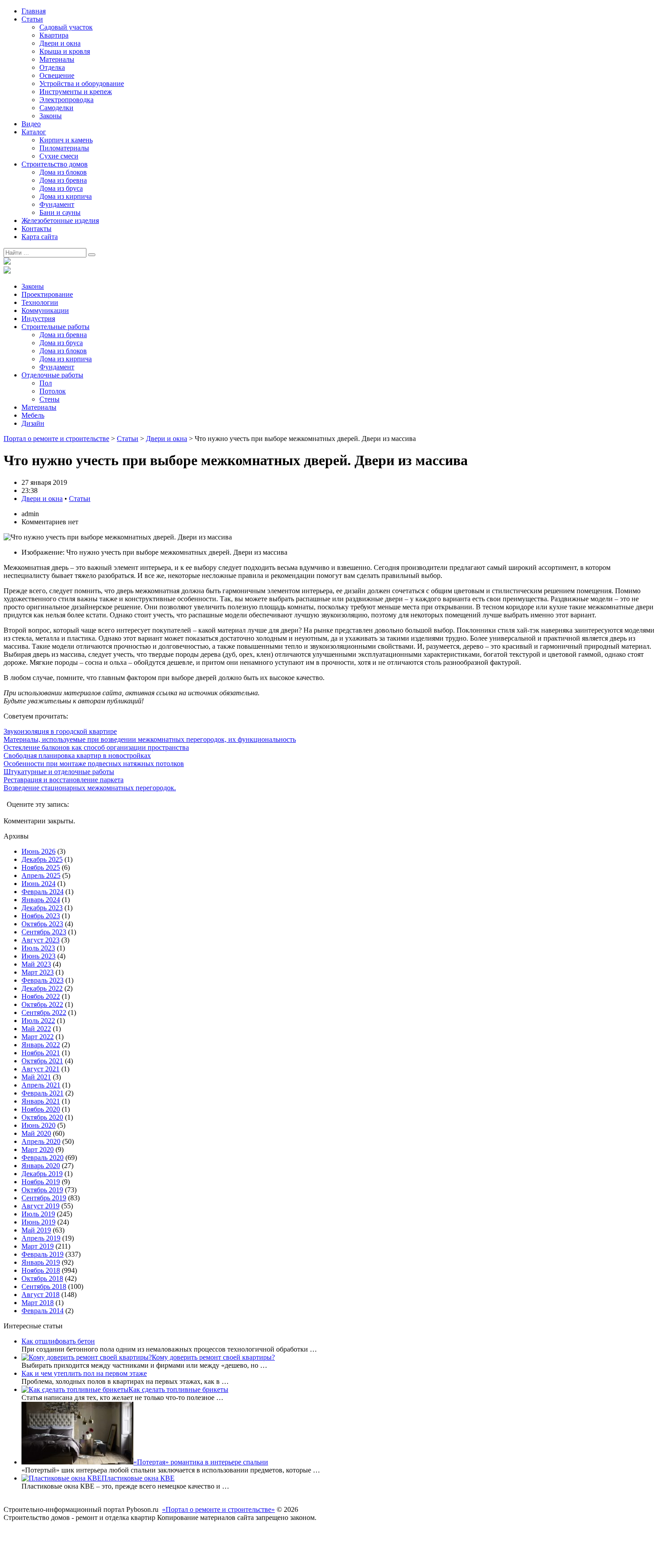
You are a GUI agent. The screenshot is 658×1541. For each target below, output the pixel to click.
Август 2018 (40, 1294)
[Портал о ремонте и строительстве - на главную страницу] (7, 262)
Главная (33, 11)
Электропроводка (66, 99)
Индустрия (38, 318)
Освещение (56, 75)
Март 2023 (37, 972)
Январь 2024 (40, 899)
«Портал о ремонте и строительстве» (218, 1509)
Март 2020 (37, 1149)
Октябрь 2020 (42, 1117)
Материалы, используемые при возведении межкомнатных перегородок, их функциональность (150, 739)
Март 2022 (37, 1036)
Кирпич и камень (66, 140)
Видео (31, 124)
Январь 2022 (40, 1045)
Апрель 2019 (40, 1238)
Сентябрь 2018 (43, 1286)
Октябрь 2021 (42, 1061)
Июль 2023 (38, 948)
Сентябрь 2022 (43, 1012)
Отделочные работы (52, 375)
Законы (50, 116)
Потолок (52, 391)
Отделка (52, 67)
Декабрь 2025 (42, 859)
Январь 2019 (40, 1262)
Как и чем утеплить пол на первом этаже (84, 1373)
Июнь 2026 (38, 851)
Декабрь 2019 (42, 1173)
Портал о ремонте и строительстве (56, 438)
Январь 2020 (40, 1165)
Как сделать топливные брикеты (178, 1389)
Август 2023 (40, 940)
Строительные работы (55, 326)
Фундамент (56, 204)
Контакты (36, 228)
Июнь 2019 (38, 1222)
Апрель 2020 (40, 1141)
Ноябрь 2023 (40, 916)
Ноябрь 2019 (40, 1182)
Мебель (32, 415)
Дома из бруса (61, 188)
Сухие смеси (58, 156)
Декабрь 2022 (42, 988)
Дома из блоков (63, 172)
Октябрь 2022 (42, 1004)
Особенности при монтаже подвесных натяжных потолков (94, 763)
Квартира (53, 35)
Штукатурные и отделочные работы (59, 771)
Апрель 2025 (40, 875)
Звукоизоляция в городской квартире (60, 731)
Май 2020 (36, 1133)
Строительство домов (54, 164)
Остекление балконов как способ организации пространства (96, 747)
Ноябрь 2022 (40, 996)
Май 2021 (36, 1077)
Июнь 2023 (38, 956)
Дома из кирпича (65, 196)
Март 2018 (37, 1302)
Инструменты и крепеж (75, 91)
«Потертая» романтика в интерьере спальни (200, 1462)
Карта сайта (39, 236)
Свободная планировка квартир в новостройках (77, 755)
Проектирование (47, 294)
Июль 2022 (38, 1020)
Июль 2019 (38, 1214)
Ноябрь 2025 (40, 867)
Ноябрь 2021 (40, 1053)
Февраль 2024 (42, 891)
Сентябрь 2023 (43, 932)
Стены (49, 399)
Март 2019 (37, 1246)
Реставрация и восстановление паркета (64, 779)
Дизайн (32, 423)
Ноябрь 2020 (40, 1109)
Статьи (32, 19)
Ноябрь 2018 (40, 1270)
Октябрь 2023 (42, 924)
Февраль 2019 (42, 1254)
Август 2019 (40, 1206)
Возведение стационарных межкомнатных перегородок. (90, 788)
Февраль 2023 (42, 980)
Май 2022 (36, 1028)
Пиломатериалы (64, 148)
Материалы (56, 59)
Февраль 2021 (42, 1093)
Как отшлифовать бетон (58, 1341)
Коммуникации (45, 310)
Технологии (39, 302)
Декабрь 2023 (42, 908)
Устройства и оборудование (81, 83)
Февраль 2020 (42, 1157)
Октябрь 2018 (42, 1278)
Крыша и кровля (64, 51)
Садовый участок (66, 27)
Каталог (33, 132)
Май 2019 (36, 1230)
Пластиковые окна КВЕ (138, 1478)
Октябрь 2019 (42, 1190)
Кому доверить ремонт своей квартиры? (213, 1357)
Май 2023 (36, 964)
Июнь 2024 (38, 883)
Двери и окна (60, 43)
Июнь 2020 (38, 1125)
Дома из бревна (63, 180)
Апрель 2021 (40, 1085)
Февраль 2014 (42, 1310)
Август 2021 (40, 1069)
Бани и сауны (60, 212)
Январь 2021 (40, 1101)
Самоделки (56, 107)
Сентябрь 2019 (43, 1198)
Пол (45, 383)
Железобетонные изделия (60, 220)
